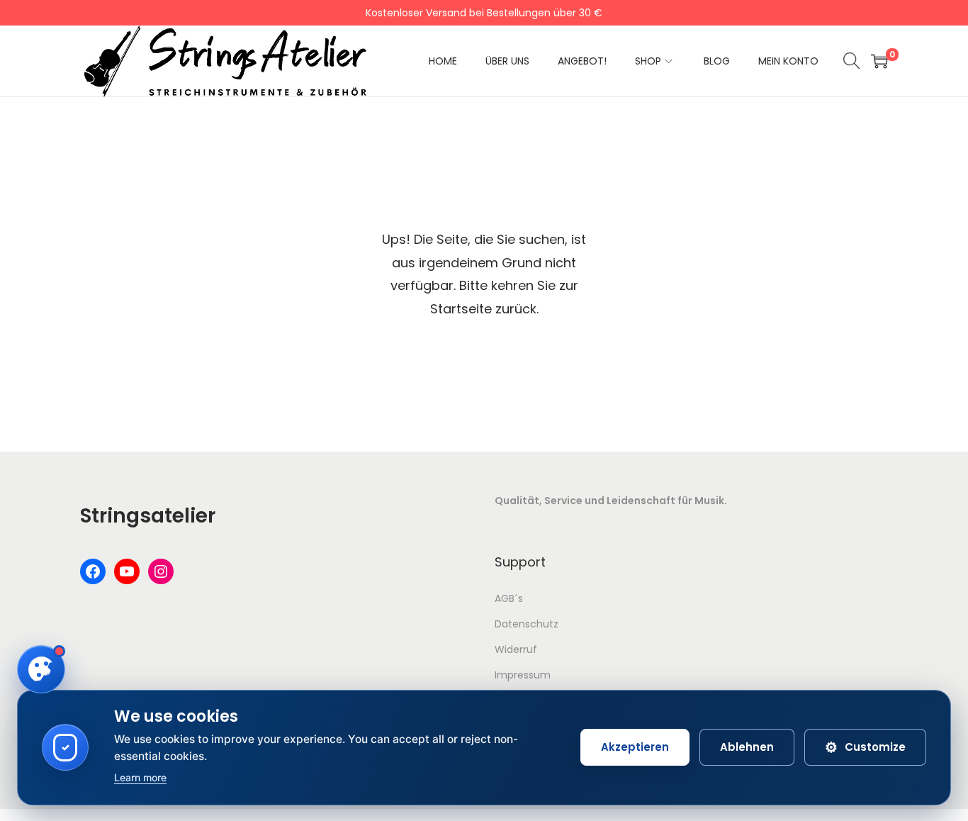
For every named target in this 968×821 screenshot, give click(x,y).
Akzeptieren (635, 746)
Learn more (140, 777)
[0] (879, 60)
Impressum (523, 675)
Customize (865, 747)
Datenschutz (526, 624)
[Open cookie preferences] (41, 669)
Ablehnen (747, 746)
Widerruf (516, 649)
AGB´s (509, 598)
